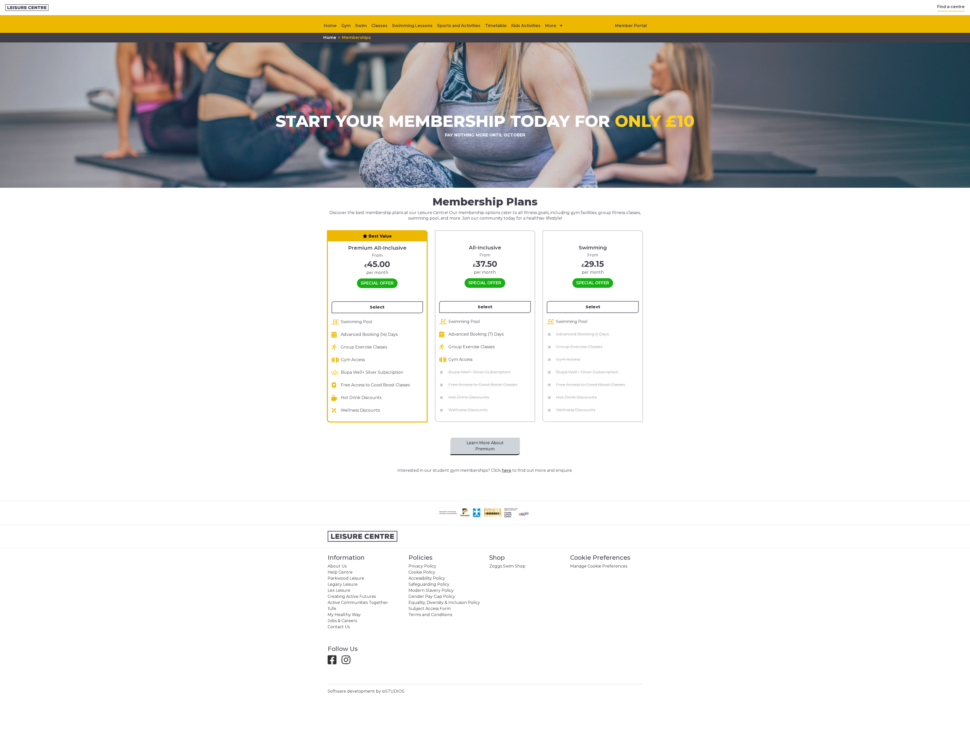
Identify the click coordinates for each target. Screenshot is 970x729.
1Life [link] (332, 608)
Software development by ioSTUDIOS (366, 691)
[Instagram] (348, 662)
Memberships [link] (356, 37)
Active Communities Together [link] (358, 602)
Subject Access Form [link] (429, 608)
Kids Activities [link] (526, 25)
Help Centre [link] (340, 572)
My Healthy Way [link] (344, 614)
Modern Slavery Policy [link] (431, 590)
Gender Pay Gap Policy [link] (431, 596)
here (506, 470)
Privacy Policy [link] (422, 566)
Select (377, 307)
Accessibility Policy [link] (426, 578)
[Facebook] (334, 662)
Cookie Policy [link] (421, 572)
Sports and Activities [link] (458, 25)
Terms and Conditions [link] (430, 614)
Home (330, 25)
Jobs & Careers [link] (342, 620)
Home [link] (329, 37)
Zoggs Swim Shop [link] (507, 566)
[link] (26, 7)
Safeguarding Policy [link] (428, 584)
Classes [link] (379, 25)
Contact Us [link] (339, 626)
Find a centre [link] (951, 6)
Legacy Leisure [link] (343, 584)
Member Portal (631, 25)
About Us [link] (337, 566)
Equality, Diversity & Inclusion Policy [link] (444, 602)
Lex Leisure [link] (339, 590)
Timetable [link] (496, 25)
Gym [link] (346, 25)
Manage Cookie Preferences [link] (598, 566)
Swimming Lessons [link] (412, 25)
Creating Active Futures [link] (352, 596)
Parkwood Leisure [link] (346, 578)
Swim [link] (361, 25)
